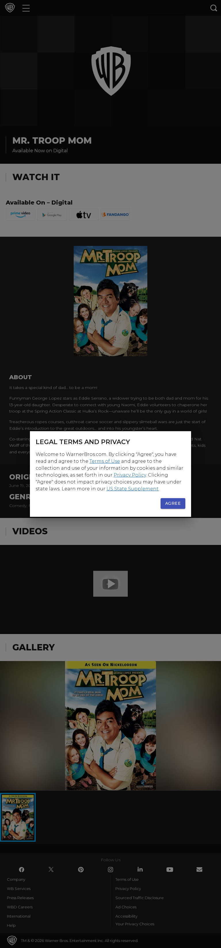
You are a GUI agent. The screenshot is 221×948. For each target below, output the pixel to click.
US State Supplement (132, 489)
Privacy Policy (130, 475)
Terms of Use (104, 461)
